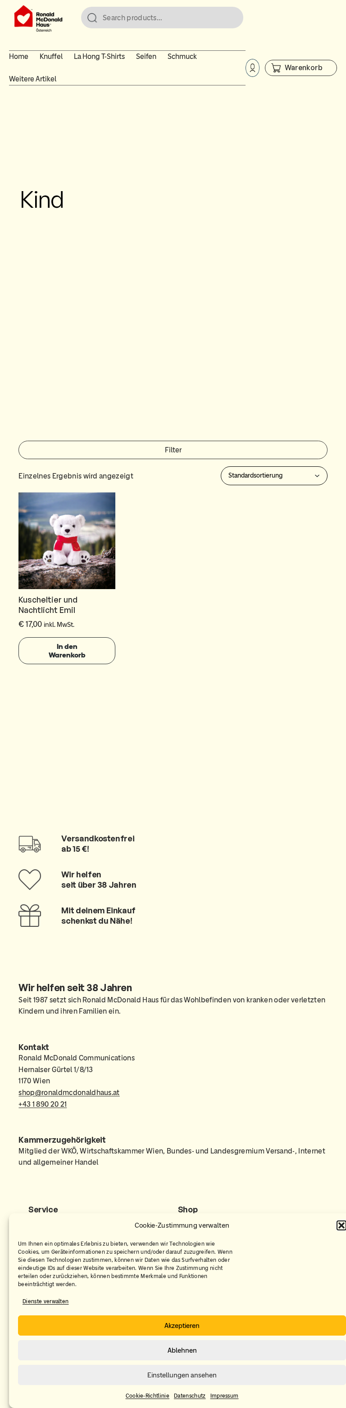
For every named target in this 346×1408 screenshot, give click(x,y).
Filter (173, 450)
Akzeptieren (182, 1326)
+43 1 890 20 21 (42, 1104)
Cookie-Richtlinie (147, 1396)
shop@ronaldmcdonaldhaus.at (68, 1092)
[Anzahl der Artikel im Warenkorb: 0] (301, 68)
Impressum (224, 1396)
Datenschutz (190, 1396)
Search (232, 18)
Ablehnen (182, 1350)
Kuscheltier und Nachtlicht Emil (47, 604)
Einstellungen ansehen (182, 1375)
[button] (341, 1225)
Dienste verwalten (45, 1301)
